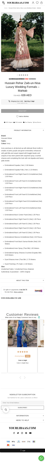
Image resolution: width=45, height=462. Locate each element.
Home (5, 8)
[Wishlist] (37, 3)
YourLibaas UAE (18, 3)
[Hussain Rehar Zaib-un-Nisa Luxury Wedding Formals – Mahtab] (17, 75)
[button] (20, 377)
